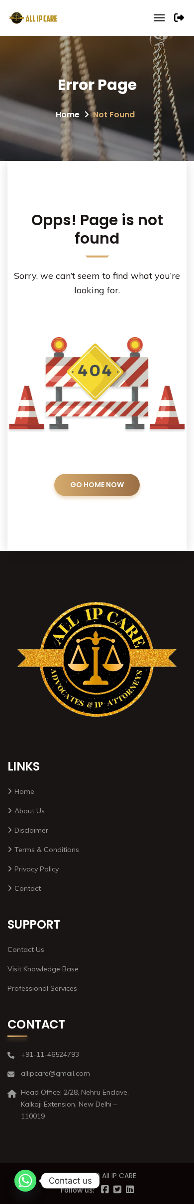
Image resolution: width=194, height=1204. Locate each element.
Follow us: (78, 1190)
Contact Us (25, 949)
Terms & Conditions (46, 849)
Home (68, 114)
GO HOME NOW (97, 485)
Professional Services (42, 988)
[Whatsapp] (25, 1181)
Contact (27, 888)
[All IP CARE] (33, 17)
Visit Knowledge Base (43, 968)
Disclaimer (31, 830)
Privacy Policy (36, 868)
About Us (29, 810)
